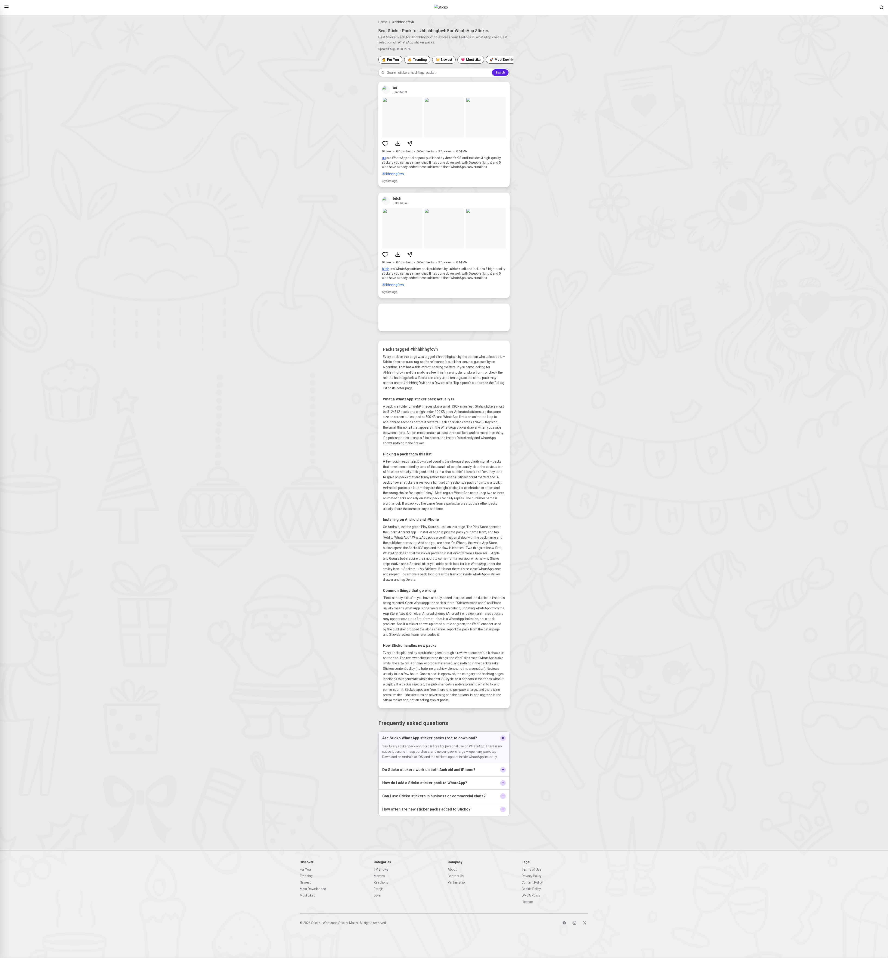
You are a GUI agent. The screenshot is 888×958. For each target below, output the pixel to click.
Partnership (456, 882)
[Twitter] (584, 923)
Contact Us (456, 876)
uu (384, 158)
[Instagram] (574, 923)
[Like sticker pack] (385, 143)
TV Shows (381, 869)
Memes (379, 876)
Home (382, 22)
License (527, 902)
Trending (306, 876)
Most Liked (307, 895)
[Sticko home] (444, 7)
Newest (305, 882)
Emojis (378, 889)
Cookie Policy (531, 889)
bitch (385, 269)
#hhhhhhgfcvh (393, 174)
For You (305, 869)
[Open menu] (6, 7)
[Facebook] (564, 923)
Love (377, 895)
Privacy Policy (532, 876)
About (452, 869)
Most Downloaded (313, 889)
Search (500, 72)
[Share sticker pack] (410, 143)
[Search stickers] (881, 7)
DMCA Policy (531, 895)
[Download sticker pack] (398, 143)
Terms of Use (531, 869)
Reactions (381, 882)
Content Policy (532, 882)
